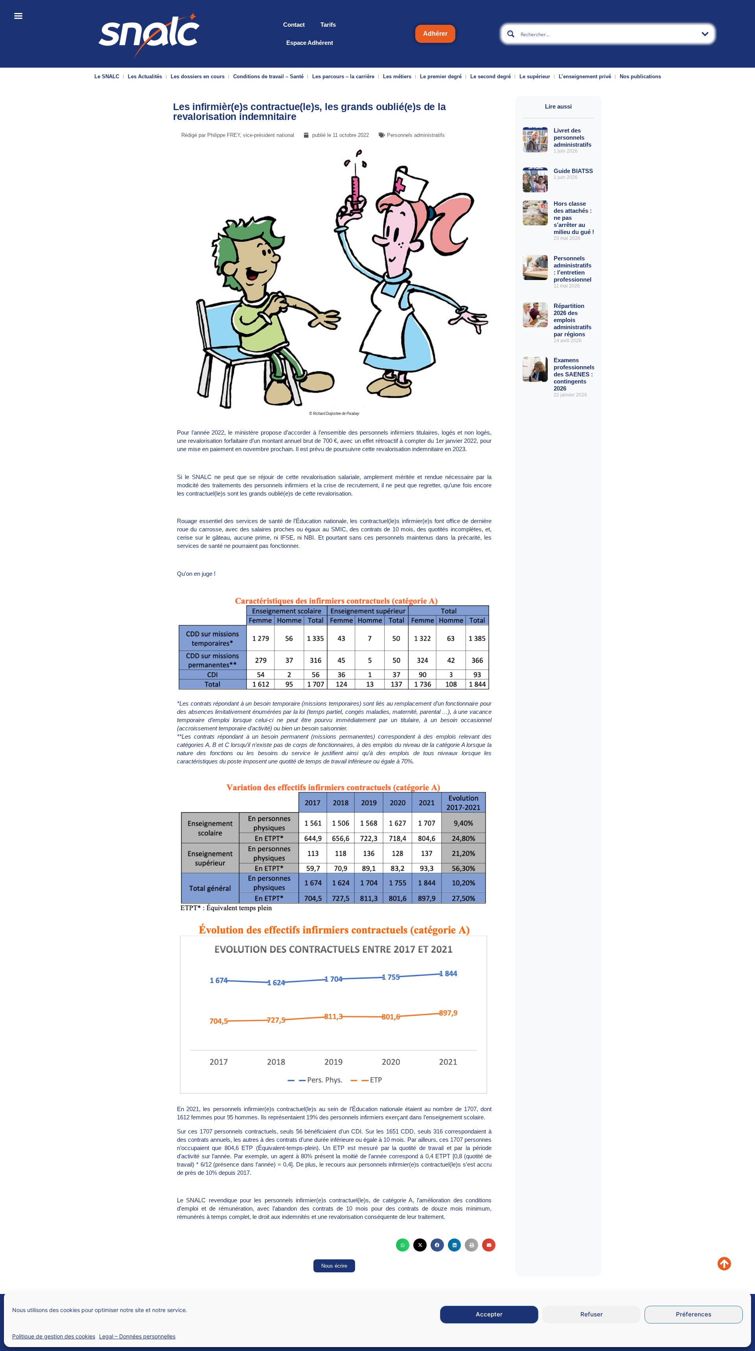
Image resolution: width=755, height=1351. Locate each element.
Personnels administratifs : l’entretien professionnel (572, 269)
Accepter (489, 1314)
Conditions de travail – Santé (268, 76)
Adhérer (435, 33)
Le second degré (490, 76)
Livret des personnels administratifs (572, 137)
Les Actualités (145, 76)
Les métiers (397, 76)
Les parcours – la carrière (343, 76)
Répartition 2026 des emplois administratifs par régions (572, 319)
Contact (294, 24)
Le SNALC (106, 76)
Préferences (693, 1314)
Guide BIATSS (573, 171)
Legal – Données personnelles (137, 1336)
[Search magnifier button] (510, 33)
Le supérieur (534, 76)
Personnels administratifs (416, 135)
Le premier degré (441, 76)
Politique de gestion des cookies (53, 1336)
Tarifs (328, 24)
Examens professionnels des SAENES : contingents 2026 (574, 374)
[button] (402, 1245)
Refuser (591, 1314)
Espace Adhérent (309, 42)
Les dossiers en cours (198, 76)
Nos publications (640, 76)
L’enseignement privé (585, 76)
